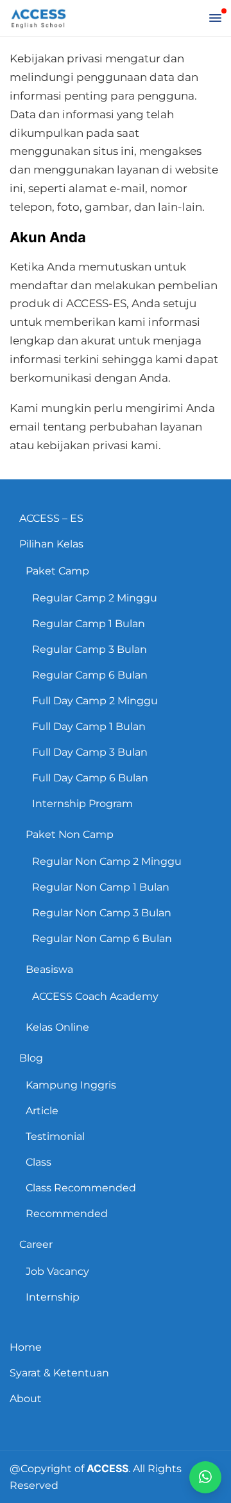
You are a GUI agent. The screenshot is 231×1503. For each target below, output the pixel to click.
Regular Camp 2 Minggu (94, 598)
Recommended (67, 1213)
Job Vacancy (57, 1271)
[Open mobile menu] (215, 18)
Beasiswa (49, 969)
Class (38, 1162)
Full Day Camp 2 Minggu (95, 701)
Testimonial (55, 1136)
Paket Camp (57, 571)
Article (42, 1111)
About (26, 1398)
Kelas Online (57, 1027)
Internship (53, 1297)
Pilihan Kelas (51, 544)
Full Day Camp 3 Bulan (90, 752)
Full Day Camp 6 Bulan (90, 778)
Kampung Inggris (71, 1085)
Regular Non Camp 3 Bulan (101, 913)
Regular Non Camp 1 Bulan (100, 887)
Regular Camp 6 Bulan (90, 675)
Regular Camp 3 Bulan (89, 649)
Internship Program (82, 803)
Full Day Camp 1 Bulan (89, 726)
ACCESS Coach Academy (95, 996)
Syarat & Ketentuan (59, 1373)
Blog (31, 1058)
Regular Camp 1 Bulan (88, 624)
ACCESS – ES (51, 518)
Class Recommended (81, 1188)
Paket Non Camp (70, 834)
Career (36, 1244)
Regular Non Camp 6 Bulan (102, 938)
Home (26, 1347)
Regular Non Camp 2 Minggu (107, 861)
